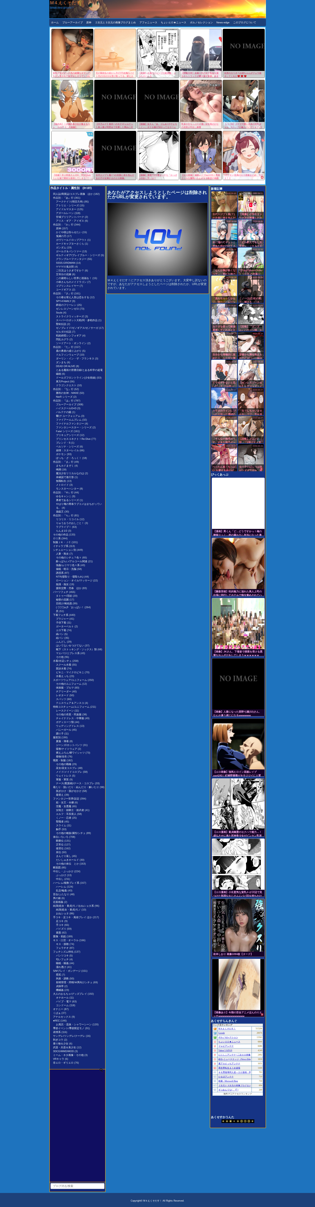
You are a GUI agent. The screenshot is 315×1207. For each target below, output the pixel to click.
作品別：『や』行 (63, 492)
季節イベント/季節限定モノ (68, 1028)
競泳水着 (61, 668)
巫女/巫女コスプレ (66, 768)
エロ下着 (61, 630)
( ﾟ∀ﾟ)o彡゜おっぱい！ (70, 607)
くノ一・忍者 (63, 817)
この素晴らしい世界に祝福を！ (74, 278)
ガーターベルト (65, 626)
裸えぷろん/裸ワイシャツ (70, 752)
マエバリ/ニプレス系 (68, 653)
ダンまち (61, 362)
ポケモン (61, 454)
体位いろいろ (60, 836)
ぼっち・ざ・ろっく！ (68, 458)
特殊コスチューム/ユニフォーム (71, 706)
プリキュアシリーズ (67, 435)
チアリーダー (63, 691)
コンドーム (62, 1005)
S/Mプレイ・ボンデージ (67, 970)
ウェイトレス (63, 775)
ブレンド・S (63, 442)
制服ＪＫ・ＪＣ (62, 542)
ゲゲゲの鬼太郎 (65, 266)
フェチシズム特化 (63, 951)
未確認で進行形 (65, 477)
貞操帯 (60, 986)
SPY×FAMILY (63, 301)
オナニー (58, 1009)
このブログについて (244, 22)
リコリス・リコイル (67, 519)
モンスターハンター (67, 488)
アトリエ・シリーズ (67, 205)
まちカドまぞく (65, 465)
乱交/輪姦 (61, 890)
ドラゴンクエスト (66, 385)
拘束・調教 (62, 978)
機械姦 (60, 989)
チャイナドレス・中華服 (70, 718)
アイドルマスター (66, 209)
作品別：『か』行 (63, 224)
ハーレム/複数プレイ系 (66, 882)
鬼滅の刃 (61, 236)
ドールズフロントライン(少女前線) (76, 377)
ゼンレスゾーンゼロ (67, 308)
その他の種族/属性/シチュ (70, 833)
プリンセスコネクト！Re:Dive (73, 438)
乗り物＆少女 (60, 1043)
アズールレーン (65, 213)
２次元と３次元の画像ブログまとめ (115, 22)
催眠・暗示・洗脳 (66, 569)
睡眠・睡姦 (62, 963)
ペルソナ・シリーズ (67, 446)
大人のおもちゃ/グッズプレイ (70, 993)
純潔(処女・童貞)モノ (68, 909)
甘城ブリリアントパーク (70, 216)
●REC (56, 1020)
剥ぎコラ (58, 1039)
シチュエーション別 (64, 549)
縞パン (60, 634)
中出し (60, 879)
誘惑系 (60, 572)
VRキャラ (58, 1058)
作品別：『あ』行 (63, 197)
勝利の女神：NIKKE (67, 392)
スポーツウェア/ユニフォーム (70, 679)
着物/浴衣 (61, 756)
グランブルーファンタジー (71, 259)
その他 (60, 657)
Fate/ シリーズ (64, 431)
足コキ (60, 921)
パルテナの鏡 (63, 412)
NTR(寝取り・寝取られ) (69, 576)
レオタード (62, 695)
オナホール (62, 997)
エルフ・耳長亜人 (66, 813)
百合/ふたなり (61, 894)
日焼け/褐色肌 (64, 603)
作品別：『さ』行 (63, 293)
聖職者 (60, 821)
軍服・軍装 (62, 779)
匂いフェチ (62, 959)
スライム (61, 825)
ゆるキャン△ (63, 496)
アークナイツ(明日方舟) (69, 201)
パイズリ (61, 928)
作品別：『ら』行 (63, 515)
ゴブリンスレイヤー (67, 285)
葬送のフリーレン (66, 304)
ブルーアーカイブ (72, 22)
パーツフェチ (60, 591)
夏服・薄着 (62, 741)
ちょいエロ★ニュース (173, 22)
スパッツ (61, 699)
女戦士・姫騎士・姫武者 (70, 810)
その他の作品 (60, 534)
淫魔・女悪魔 (63, 806)
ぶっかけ (61, 875)
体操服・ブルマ (65, 687)
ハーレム (61, 886)
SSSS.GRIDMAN (65, 262)
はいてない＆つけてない (70, 645)
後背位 (60, 848)
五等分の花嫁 (63, 274)
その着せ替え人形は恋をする (72, 297)
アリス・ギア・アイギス (70, 220)
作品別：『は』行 (63, 400)
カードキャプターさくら (70, 243)
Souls (59, 312)
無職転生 (61, 480)
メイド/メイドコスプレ (69, 771)
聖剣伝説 (61, 324)
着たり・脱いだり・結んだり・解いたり (76, 787)
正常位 (60, 844)
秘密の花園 (62, 599)
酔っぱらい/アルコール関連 (71, 561)
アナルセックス (62, 1016)
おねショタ (62, 913)
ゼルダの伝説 (63, 331)
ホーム (55, 22)
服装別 (57, 737)
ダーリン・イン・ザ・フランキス (75, 358)
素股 (58, 932)
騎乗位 (60, 840)
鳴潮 (58, 469)
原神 (88, 22)
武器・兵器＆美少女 (64, 1047)
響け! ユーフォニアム (68, 415)
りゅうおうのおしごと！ (70, 523)
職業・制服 (59, 760)
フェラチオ (62, 947)
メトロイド (62, 484)
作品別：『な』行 (63, 389)
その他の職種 (63, 764)
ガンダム (61, 247)
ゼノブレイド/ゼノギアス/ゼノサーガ (77, 327)
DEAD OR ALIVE (65, 366)
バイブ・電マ (63, 1001)
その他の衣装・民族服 (68, 714)
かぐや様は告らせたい (68, 232)
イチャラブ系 (60, 546)
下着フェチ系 (60, 614)
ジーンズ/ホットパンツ (69, 745)
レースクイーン (65, 710)
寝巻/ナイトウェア (66, 748)
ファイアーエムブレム (68, 419)
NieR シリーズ (64, 396)
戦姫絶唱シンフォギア (68, 335)
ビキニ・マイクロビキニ (70, 672)
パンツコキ (62, 955)
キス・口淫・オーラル (66, 940)
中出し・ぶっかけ (63, 871)
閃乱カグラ (62, 339)
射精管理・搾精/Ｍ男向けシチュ (74, 982)
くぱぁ (57, 1012)
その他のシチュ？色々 (68, 557)
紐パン (60, 637)
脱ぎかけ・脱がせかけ (68, 790)
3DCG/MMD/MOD (63, 1051)
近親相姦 (58, 901)
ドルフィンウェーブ (67, 354)
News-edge (223, 22)
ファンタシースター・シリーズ (74, 427)
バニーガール (63, 729)
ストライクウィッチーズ (70, 316)
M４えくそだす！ (67, 3)
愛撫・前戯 (59, 936)
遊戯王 (60, 511)
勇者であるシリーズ (67, 500)
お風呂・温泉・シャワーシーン (74, 1024)
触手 (58, 829)
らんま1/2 (61, 530)
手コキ (60, 924)
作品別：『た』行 (63, 347)
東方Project (62, 381)
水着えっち (62, 676)
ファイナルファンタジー (70, 423)
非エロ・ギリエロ (63, 1062)
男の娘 (57, 898)
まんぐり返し (63, 856)
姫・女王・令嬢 (65, 802)
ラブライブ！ (63, 526)
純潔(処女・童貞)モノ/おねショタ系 (73, 905)
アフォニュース (148, 22)
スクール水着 (63, 664)
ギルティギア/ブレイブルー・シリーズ (78, 255)
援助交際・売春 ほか (68, 588)
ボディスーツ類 (65, 722)
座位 (58, 852)
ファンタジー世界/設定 (66, 798)
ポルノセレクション (201, 22)
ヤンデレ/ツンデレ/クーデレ (69, 1035)
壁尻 (58, 974)
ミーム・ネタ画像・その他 (68, 1055)
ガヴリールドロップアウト (71, 239)
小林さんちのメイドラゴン (71, 281)
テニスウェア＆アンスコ (70, 702)
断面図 (57, 867)
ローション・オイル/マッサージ (74, 580)
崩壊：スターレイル (67, 450)
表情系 (57, 1032)
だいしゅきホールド (67, 859)
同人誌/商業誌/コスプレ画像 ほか (73, 193)
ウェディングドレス (67, 725)
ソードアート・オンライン (71, 343)
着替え (60, 794)
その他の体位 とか (67, 863)
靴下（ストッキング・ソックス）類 (76, 649)
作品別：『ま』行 (63, 461)
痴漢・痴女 (62, 584)
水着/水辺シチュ (62, 660)
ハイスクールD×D (66, 408)
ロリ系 (57, 538)
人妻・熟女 (62, 553)
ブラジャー (62, 618)
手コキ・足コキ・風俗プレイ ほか (72, 917)
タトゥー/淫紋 (64, 595)
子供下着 (61, 622)
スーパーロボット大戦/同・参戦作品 (77, 320)
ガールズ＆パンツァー (68, 251)
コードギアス (63, 289)
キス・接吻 (62, 944)
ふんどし (61, 641)
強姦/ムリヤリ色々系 (68, 565)
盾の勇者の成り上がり (68, 350)
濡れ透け (61, 967)
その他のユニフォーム (68, 683)
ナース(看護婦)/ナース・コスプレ (75, 783)
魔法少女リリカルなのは (70, 473)
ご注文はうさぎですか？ (70, 270)
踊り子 (60, 733)
